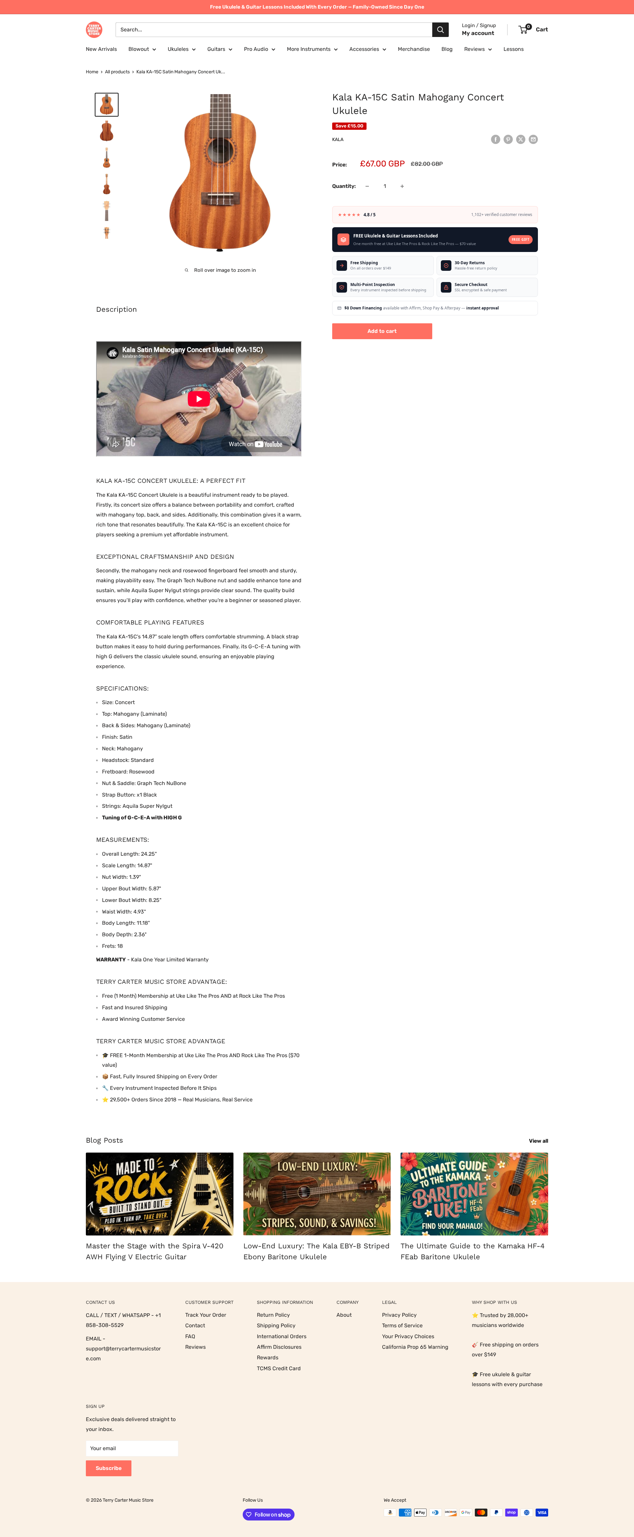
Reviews (474, 49)
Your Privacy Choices (408, 1336)
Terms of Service (402, 1325)
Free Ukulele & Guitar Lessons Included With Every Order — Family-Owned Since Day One (317, 7)
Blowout (138, 49)
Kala (337, 139)
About (344, 1315)
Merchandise (414, 49)
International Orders (281, 1336)
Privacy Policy (399, 1315)
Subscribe (109, 1468)
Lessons (514, 49)
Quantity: (344, 186)
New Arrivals (101, 49)
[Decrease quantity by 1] (367, 186)
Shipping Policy (276, 1325)
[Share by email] (533, 139)
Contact (195, 1325)
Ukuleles (178, 49)
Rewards (267, 1357)
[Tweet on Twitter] (520, 139)
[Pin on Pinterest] (508, 139)
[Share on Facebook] (495, 139)
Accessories (364, 49)
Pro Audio (256, 49)
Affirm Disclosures (279, 1347)
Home (92, 72)
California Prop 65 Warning (415, 1347)
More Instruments (309, 49)
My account (478, 33)
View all (539, 1141)
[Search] (440, 29)
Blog (447, 49)
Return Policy (273, 1315)
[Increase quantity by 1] (402, 186)
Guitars (216, 49)
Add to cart (382, 331)
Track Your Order (205, 1315)
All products (117, 72)
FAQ (190, 1336)
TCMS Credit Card (279, 1368)
